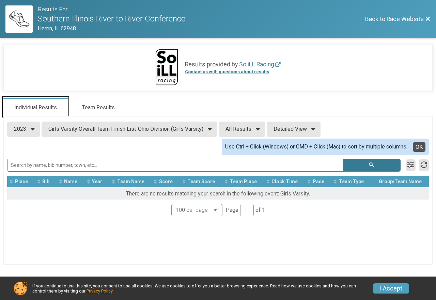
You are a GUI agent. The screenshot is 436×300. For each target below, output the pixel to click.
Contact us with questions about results (227, 71)
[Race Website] (21, 19)
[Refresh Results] (424, 165)
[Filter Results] (411, 165)
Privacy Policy (99, 291)
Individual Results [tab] (35, 107)
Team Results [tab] (98, 107)
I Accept (391, 288)
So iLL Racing (256, 64)
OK (419, 147)
